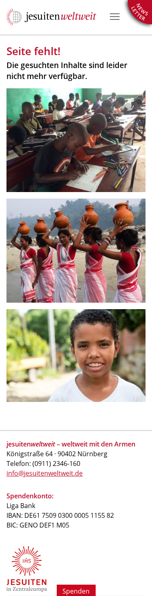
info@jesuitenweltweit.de (44, 473)
